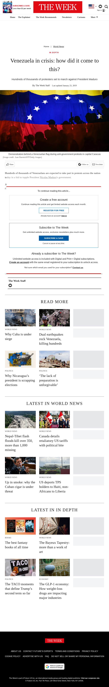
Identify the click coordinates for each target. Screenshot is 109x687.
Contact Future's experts (38, 651)
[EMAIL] (11, 285)
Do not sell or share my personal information (77, 656)
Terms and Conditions (67, 651)
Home (46, 46)
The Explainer (24, 17)
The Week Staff (43, 85)
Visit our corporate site (90, 678)
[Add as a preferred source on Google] (54, 666)
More (93, 17)
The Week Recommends (46, 17)
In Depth (54, 53)
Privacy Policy (90, 651)
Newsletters (67, 17)
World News (58, 46)
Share (11, 164)
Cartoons (81, 17)
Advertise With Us (33, 656)
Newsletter (99, 164)
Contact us (78, 267)
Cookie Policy (12, 656)
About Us (16, 651)
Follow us (85, 164)
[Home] (12, 17)
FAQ (47, 656)
